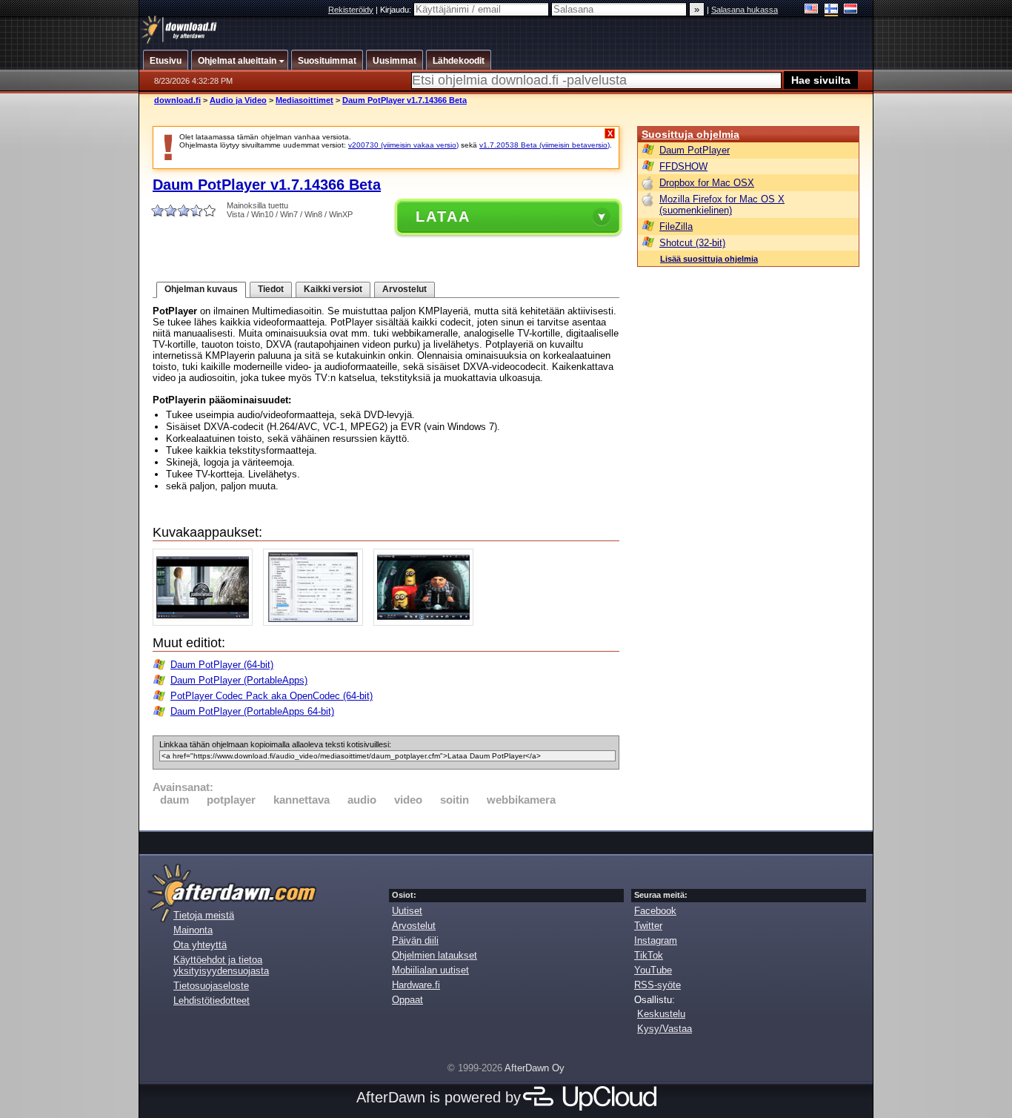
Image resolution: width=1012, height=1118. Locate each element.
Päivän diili (415, 940)
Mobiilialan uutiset (430, 970)
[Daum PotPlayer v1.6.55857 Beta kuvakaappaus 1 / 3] (206, 622)
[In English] (812, 10)
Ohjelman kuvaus (201, 289)
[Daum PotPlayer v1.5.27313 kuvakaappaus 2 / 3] (316, 622)
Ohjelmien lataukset (434, 955)
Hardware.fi (416, 984)
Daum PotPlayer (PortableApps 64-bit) (252, 711)
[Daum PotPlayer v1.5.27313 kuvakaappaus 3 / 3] (427, 622)
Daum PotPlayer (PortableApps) (238, 680)
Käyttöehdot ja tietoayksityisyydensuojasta (221, 965)
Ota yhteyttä (200, 944)
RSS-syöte (657, 984)
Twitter (648, 925)
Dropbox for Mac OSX (706, 182)
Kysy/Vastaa (664, 1028)
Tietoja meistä (203, 915)
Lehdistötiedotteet (211, 1000)
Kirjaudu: (396, 9)
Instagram (655, 940)
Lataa (443, 216)
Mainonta (193, 930)
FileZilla (676, 226)
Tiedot (271, 289)
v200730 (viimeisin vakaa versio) (403, 145)
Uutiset (407, 910)
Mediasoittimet (304, 100)
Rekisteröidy (350, 9)
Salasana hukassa (744, 9)
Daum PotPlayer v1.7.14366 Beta (404, 100)
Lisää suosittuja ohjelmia (709, 258)
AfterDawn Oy (535, 1068)
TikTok (648, 955)
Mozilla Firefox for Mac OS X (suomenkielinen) (722, 205)
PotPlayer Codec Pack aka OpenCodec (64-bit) (271, 695)
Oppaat (407, 999)
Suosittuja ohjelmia (690, 134)
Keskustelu (661, 1013)
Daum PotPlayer (694, 150)
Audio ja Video (238, 100)
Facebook (655, 910)
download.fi (177, 100)
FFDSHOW (683, 166)
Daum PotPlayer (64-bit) (221, 664)
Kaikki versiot (333, 289)
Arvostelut (404, 289)
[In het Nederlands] (851, 10)
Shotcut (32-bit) (692, 242)
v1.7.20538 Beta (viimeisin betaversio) (544, 145)
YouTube (653, 970)
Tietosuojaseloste (211, 985)
